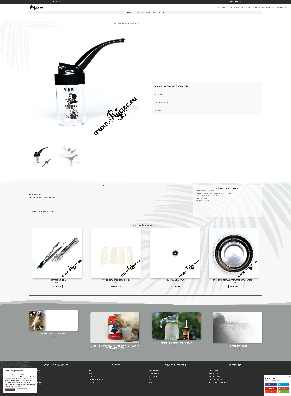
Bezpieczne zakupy (154, 376)
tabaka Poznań (213, 370)
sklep (224, 7)
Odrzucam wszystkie (22, 390)
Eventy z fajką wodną (215, 379)
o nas (248, 7)
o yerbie (230, 7)
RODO (90, 373)
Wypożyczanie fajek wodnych (218, 382)
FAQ (240, 2)
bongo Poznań (213, 373)
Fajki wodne (129, 12)
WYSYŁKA (151, 382)
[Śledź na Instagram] (59, 2)
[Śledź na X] (56, 2)
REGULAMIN (92, 376)
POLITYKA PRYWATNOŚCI (96, 379)
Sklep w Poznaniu (154, 370)
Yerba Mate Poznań (215, 376)
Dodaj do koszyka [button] (57, 286)
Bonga (148, 12)
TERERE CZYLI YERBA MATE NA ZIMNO (206, 195)
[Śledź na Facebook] (53, 2)
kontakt (255, 7)
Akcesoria (123, 23)
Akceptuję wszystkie (10, 390)
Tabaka (155, 12)
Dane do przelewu (154, 373)
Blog (150, 379)
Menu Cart (279, 7)
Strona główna (113, 23)
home (219, 7)
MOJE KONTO (92, 382)
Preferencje (32, 389)
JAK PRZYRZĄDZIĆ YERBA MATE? (205, 190)
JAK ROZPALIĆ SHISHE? (202, 198)
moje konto (234, 2)
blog (243, 7)
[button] (136, 30)
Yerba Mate (139, 12)
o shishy (237, 7)
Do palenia (162, 12)
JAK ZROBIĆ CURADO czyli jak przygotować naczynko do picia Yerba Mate (215, 193)
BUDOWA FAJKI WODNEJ (203, 200)
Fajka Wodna (237, 348)
